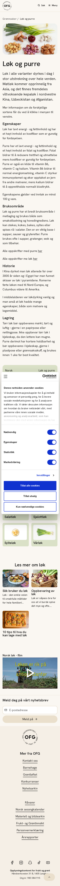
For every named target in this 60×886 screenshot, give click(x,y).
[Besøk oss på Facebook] (12, 862)
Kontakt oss (30, 760)
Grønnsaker (10, 19)
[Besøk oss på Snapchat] (30, 862)
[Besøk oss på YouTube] (48, 862)
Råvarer (30, 802)
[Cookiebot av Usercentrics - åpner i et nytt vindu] (42, 376)
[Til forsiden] (7, 5)
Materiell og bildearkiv (30, 816)
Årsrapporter (30, 837)
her (40, 251)
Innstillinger (43, 475)
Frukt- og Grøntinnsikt (30, 823)
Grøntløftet (30, 774)
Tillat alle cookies (30, 485)
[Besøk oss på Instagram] (21, 862)
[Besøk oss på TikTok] (39, 862)
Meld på (27, 719)
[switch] (51, 442)
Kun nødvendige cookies (30, 506)
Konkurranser (30, 781)
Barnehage (30, 767)
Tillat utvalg (29, 496)
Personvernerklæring (30, 830)
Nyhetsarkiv (30, 788)
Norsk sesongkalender (30, 809)
